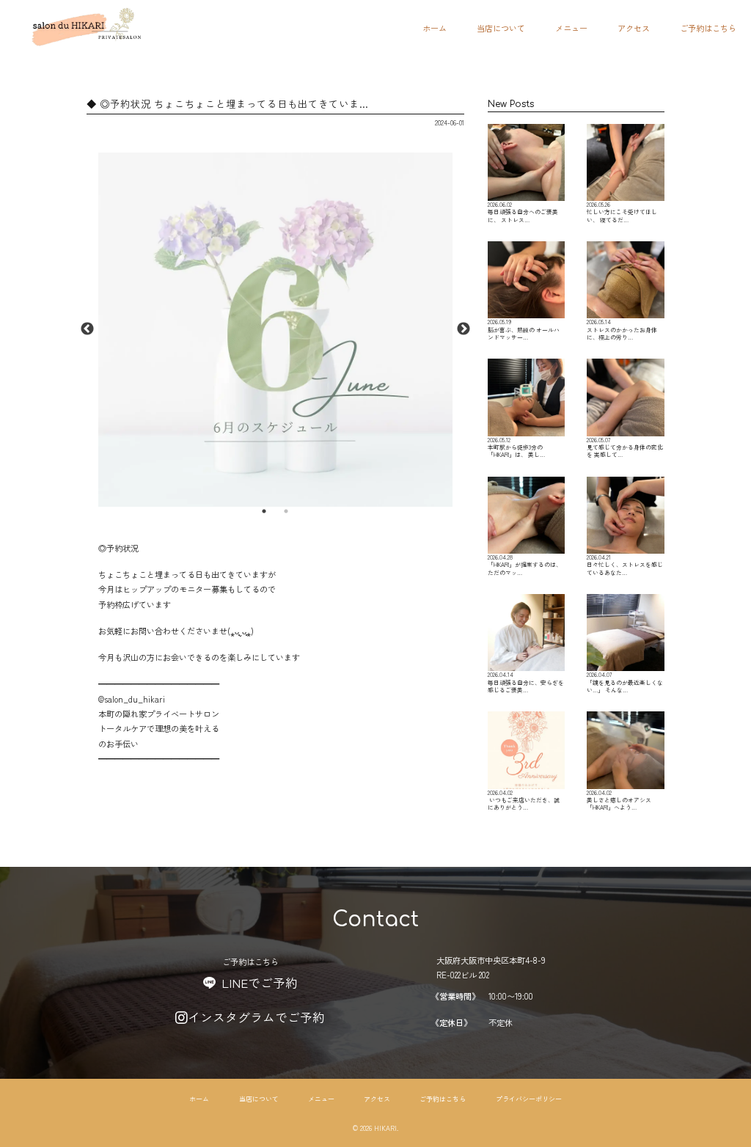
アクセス (634, 28)
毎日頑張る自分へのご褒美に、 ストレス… (523, 212)
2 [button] (286, 511)
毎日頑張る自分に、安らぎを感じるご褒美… (526, 682)
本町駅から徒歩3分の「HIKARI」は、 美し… (516, 447)
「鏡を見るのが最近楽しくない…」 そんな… (625, 682)
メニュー (571, 28)
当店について (501, 28)
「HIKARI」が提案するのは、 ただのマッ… (525, 564)
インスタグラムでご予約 (256, 1017)
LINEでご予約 (259, 982)
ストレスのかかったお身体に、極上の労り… (622, 329)
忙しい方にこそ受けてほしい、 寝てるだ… (622, 212)
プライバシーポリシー (529, 1099)
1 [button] (264, 511)
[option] (275, 329)
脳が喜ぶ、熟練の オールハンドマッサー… (524, 329)
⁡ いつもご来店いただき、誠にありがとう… (524, 799)
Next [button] (463, 329)
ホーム (434, 28)
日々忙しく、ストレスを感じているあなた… (625, 564)
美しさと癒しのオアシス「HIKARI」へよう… (619, 799)
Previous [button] (87, 329)
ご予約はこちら (708, 28)
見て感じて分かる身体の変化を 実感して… (625, 447)
